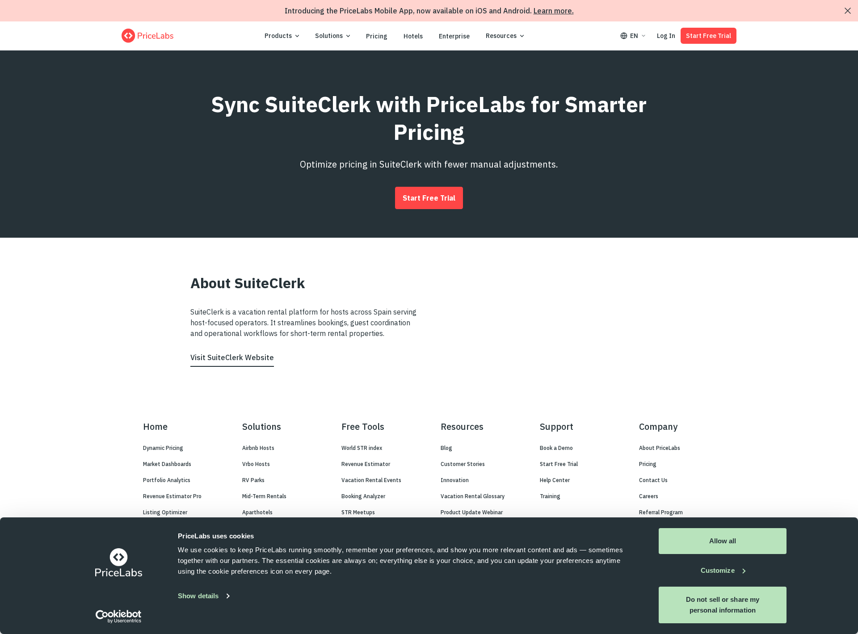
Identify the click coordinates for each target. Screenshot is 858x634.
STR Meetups (358, 512)
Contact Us (653, 480)
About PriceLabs (659, 448)
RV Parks (253, 480)
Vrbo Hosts (256, 464)
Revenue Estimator (365, 464)
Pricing (376, 36)
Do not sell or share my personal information (722, 605)
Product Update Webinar (472, 512)
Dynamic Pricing (163, 448)
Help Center (555, 480)
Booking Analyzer (363, 496)
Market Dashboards (167, 464)
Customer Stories (463, 464)
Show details (198, 596)
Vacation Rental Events (371, 480)
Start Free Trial (708, 36)
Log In (666, 36)
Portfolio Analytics (166, 480)
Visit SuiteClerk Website (232, 357)
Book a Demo (556, 448)
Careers (648, 496)
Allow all (722, 541)
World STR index (361, 448)
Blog (446, 448)
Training (550, 496)
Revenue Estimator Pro (172, 496)
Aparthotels (257, 512)
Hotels (413, 36)
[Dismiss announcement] (848, 11)
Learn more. (554, 10)
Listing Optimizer (165, 512)
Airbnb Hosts (258, 448)
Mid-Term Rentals (264, 496)
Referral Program (661, 512)
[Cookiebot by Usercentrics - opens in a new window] (119, 616)
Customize (718, 570)
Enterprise (454, 36)
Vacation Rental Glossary (473, 496)
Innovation (455, 480)
